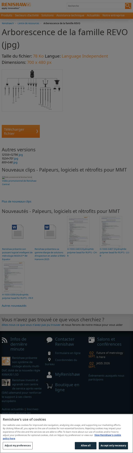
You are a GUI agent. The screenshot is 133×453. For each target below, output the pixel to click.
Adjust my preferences (18, 445)
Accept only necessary (113, 445)
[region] (66, 433)
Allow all (86, 445)
